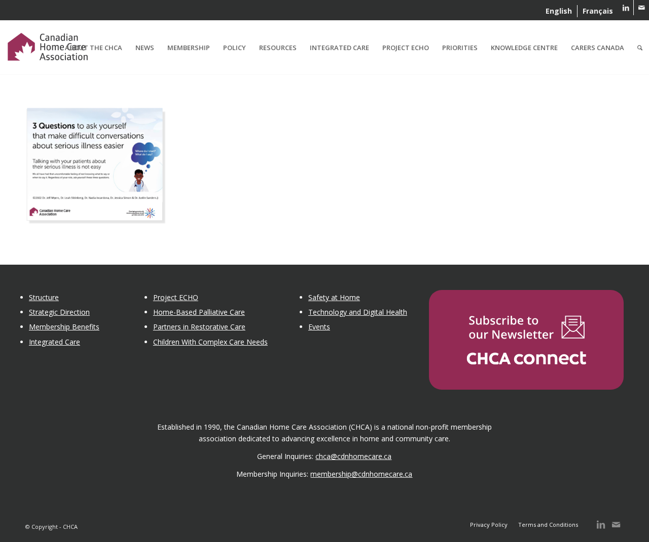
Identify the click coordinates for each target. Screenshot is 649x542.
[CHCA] (47, 45)
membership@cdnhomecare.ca (361, 474)
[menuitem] (559, 11)
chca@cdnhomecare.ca (353, 456)
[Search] (640, 47)
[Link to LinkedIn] (626, 7)
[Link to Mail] (641, 7)
